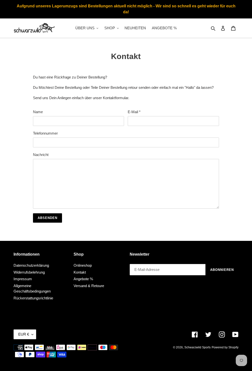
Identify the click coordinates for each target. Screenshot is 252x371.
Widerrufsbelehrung (29, 272)
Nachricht (40, 155)
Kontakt (80, 272)
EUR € (23, 334)
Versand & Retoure (89, 286)
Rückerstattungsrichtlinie (33, 298)
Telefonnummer (45, 133)
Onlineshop (83, 265)
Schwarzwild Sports (197, 347)
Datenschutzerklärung (31, 265)
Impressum (23, 279)
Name (38, 112)
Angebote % (83, 279)
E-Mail (134, 112)
